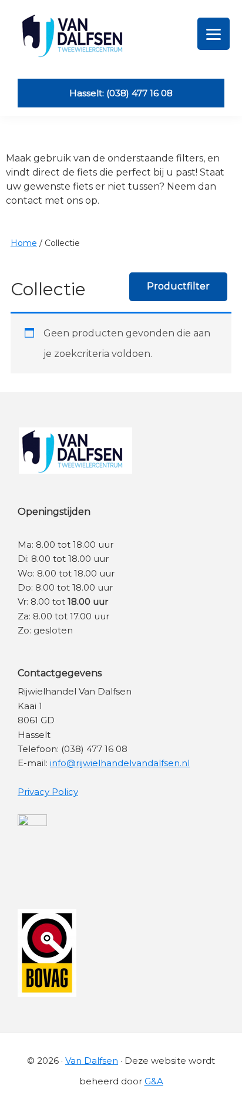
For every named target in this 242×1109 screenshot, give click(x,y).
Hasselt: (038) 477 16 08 (121, 93)
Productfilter (178, 286)
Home (24, 243)
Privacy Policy (48, 791)
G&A (153, 1081)
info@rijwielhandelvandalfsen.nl (120, 762)
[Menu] (213, 34)
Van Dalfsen (91, 1060)
